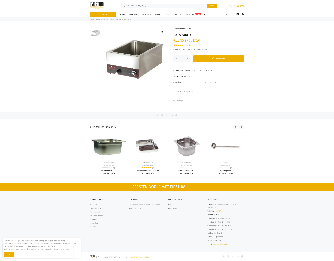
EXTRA (157, 14)
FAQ (204, 14)
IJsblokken (94, 223)
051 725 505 (237, 6)
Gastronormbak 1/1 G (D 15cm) (147, 170)
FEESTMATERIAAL (100, 14)
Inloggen (171, 204)
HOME (122, 14)
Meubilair (93, 204)
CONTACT (168, 14)
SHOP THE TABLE (193, 14)
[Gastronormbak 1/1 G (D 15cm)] (147, 146)
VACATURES (147, 14)
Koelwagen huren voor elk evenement (144, 204)
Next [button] (241, 127)
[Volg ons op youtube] (171, 115)
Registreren (172, 208)
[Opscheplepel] (226, 146)
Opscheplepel (225, 170)
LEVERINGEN (133, 14)
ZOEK (212, 5)
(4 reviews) (189, 45)
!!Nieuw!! (93, 226)
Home (92, 19)
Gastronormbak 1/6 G (186, 170)
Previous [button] (235, 127)
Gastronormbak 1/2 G (108, 170)
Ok (9, 254)
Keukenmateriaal (102, 19)
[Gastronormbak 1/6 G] (187, 146)
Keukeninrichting (115, 19)
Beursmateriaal (135, 208)
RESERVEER (220, 58)
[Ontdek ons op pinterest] (167, 115)
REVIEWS (178, 14)
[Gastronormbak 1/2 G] (108, 146)
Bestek (226, 162)
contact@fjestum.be (221, 244)
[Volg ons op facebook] (157, 115)
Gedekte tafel (225, 165)
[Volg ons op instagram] (162, 115)
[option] (95, 34)
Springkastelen (96, 212)
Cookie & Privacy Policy (139, 257)
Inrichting (93, 219)
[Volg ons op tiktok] (176, 115)
